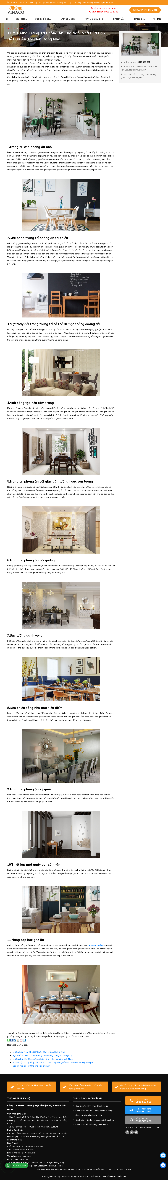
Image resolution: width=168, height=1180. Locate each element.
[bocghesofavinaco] (127, 1132)
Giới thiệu (21, 19)
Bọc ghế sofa (43, 19)
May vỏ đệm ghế (94, 19)
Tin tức (157, 19)
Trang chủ (11, 28)
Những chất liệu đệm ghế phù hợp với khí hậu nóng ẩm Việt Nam (42, 1059)
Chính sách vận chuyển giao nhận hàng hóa (94, 1120)
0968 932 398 (143, 1110)
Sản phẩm (119, 19)
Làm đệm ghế (68, 19)
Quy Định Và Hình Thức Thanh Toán (91, 1106)
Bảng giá (139, 19)
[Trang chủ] (7, 19)
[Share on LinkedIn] (24, 1040)
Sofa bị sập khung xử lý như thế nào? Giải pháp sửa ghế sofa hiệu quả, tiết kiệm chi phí (52, 1062)
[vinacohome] (132, 1132)
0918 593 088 (143, 1100)
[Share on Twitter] (15, 1040)
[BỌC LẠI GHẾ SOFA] (15, 9)
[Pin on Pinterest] (21, 1040)
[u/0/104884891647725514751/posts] (136, 1132)
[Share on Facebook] (11, 1040)
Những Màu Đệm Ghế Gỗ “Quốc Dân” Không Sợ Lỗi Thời (38, 1052)
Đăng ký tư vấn (146, 10)
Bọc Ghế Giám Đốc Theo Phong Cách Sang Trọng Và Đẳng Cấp (42, 1055)
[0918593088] (163, 1155)
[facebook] (163, 1165)
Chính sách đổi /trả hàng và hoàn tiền (92, 1124)
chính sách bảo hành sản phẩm (89, 1115)
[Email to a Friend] (18, 1040)
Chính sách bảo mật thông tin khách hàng (93, 1110)
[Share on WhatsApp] (8, 1040)
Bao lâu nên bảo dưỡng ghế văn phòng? (31, 1065)
